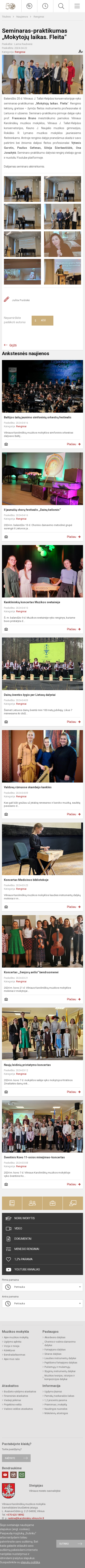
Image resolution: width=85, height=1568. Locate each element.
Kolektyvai (9, 1350)
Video (18, 1228)
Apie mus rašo (12, 1359)
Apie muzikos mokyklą (16, 1337)
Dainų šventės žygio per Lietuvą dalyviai (30, 694)
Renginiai (39, 16)
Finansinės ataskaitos (16, 1396)
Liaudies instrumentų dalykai (60, 1358)
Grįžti (13, 345)
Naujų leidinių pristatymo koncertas (27, 1064)
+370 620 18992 (15, 1514)
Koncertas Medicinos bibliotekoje (26, 879)
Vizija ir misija (11, 1346)
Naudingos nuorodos (55, 1409)
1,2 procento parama (55, 1400)
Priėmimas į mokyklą (55, 1404)
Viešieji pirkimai (12, 1400)
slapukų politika (30, 1562)
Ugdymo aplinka (12, 1341)
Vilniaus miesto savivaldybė (44, 1490)
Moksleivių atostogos (56, 1413)
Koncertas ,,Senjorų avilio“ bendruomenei (31, 972)
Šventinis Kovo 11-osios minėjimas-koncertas (34, 1157)
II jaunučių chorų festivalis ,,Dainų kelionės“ (32, 509)
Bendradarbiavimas (14, 1354)
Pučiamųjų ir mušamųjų (57, 1367)
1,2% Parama (23, 1259)
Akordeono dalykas (54, 1337)
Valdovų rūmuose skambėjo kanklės (28, 787)
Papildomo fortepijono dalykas (60, 1362)
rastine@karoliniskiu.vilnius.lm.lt (26, 1518)
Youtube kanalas (27, 1269)
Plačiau (71, 444)
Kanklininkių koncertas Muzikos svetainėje (32, 602)
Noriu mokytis (24, 1218)
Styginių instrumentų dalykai (60, 1371)
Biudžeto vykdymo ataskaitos (20, 1391)
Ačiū (40, 320)
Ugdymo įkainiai (53, 1391)
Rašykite (10, 1458)
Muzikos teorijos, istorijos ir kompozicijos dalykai (59, 1377)
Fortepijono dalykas (55, 1349)
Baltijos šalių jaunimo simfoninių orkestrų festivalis (37, 417)
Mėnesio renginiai (26, 1249)
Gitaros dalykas (52, 1354)
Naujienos (22, 16)
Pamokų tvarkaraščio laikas (59, 1396)
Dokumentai (22, 1238)
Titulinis (6, 16)
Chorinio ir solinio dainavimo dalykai (60, 1343)
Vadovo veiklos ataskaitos (18, 1409)
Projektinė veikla (13, 1404)
